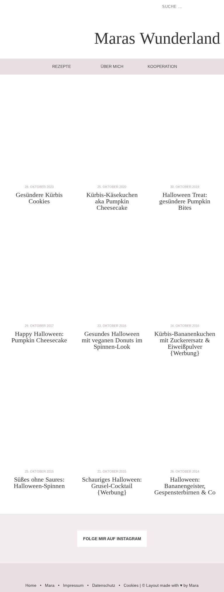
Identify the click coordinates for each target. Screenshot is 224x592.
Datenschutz (103, 585)
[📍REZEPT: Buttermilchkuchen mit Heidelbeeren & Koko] (168, 528)
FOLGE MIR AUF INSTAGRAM (112, 538)
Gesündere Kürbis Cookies (39, 198)
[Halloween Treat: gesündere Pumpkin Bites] (184, 180)
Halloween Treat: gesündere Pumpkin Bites (184, 201)
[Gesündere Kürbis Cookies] (39, 180)
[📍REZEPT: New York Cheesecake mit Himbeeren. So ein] (93, 528)
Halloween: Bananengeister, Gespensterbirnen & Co (185, 486)
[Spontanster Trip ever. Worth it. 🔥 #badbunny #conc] (18, 528)
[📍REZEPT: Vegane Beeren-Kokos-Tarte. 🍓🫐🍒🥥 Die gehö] (130, 528)
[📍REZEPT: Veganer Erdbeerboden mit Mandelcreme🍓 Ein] (18, 549)
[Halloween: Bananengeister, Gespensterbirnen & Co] (184, 465)
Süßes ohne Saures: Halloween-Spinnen (39, 482)
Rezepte (61, 66)
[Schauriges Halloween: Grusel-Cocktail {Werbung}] (112, 465)
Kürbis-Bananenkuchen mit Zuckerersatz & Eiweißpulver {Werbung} (184, 343)
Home (30, 585)
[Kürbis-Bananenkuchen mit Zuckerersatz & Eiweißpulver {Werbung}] (184, 319)
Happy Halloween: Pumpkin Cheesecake (39, 337)
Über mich (112, 66)
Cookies (131, 585)
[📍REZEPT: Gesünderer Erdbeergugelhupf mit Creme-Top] (56, 549)
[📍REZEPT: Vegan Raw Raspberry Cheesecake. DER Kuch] (93, 549)
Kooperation (162, 66)
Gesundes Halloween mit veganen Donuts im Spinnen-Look (112, 340)
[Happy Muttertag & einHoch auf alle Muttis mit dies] (205, 549)
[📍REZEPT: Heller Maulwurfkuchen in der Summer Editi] (205, 528)
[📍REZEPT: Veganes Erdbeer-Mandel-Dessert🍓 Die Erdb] (168, 549)
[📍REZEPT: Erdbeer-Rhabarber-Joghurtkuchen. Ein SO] (130, 549)
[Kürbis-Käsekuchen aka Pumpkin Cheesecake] (112, 180)
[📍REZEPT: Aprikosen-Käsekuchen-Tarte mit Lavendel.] (56, 528)
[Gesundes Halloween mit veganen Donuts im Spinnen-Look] (112, 319)
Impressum (73, 585)
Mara (50, 585)
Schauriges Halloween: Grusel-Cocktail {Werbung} (112, 486)
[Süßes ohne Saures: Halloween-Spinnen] (39, 465)
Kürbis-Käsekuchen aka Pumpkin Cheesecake (112, 201)
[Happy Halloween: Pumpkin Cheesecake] (39, 319)
